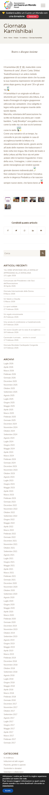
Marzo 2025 (9, 413)
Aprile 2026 (8, 367)
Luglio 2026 (8, 363)
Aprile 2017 (8, 732)
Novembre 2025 (10, 385)
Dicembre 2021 (10, 541)
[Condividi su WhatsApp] (25, 230)
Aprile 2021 (8, 569)
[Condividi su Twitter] (16, 230)
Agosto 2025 (9, 395)
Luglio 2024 (8, 441)
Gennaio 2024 (10, 463)
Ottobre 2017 (9, 711)
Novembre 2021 (10, 544)
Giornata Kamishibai (18, 28)
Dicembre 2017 (10, 704)
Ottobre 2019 (9, 633)
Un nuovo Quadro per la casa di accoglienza (22, 330)
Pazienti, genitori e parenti (14, 765)
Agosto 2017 (9, 718)
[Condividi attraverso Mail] (41, 230)
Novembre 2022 (10, 509)
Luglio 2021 (8, 558)
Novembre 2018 (10, 665)
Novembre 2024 (10, 427)
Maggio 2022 (9, 523)
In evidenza (8, 758)
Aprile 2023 (8, 491)
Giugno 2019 (9, 643)
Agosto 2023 (9, 477)
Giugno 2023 (9, 484)
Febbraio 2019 (10, 658)
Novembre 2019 (10, 629)
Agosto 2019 (9, 640)
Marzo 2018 (9, 693)
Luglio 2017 (8, 721)
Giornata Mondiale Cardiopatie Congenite (21, 345)
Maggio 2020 (9, 608)
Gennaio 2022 (10, 537)
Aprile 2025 (8, 409)
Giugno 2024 (9, 445)
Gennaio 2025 (10, 420)
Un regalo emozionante (13, 314)
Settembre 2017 (10, 714)
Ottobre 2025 (9, 388)
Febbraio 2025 (10, 417)
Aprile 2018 (8, 689)
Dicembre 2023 (10, 466)
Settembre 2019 (10, 636)
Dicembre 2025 (10, 381)
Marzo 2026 (9, 370)
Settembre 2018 (10, 672)
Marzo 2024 (9, 456)
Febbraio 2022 (10, 533)
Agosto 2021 (9, 555)
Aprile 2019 (8, 650)
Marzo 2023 (9, 495)
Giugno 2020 (9, 604)
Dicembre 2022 (10, 505)
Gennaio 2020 (10, 622)
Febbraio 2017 (10, 739)
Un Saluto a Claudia (12, 299)
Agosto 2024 (9, 438)
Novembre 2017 (10, 707)
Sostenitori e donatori (13, 768)
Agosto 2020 (9, 597)
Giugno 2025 (9, 402)
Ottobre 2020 (9, 590)
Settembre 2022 (10, 516)
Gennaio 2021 (10, 580)
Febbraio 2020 (10, 619)
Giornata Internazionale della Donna (19, 291)
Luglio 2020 (8, 601)
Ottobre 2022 (9, 512)
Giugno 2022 (9, 519)
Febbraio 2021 (10, 576)
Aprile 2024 (8, 452)
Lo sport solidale (10, 306)
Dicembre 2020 (10, 583)
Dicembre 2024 (10, 424)
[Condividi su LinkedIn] (33, 230)
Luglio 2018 (8, 679)
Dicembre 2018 (10, 661)
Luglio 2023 (8, 480)
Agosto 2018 (9, 675)
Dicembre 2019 (10, 626)
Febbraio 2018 (10, 697)
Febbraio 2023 (10, 498)
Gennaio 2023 (10, 502)
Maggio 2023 (9, 487)
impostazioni (7, 786)
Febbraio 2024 (10, 459)
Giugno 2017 (9, 725)
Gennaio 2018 (10, 700)
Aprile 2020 (8, 611)
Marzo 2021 (9, 572)
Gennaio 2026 (10, 378)
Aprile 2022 (8, 526)
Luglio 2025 (8, 399)
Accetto (8, 791)
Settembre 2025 (10, 392)
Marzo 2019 (9, 654)
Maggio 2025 (9, 406)
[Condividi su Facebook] (8, 230)
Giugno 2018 (9, 682)
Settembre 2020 (10, 594)
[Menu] (39, 5)
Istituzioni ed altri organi (14, 761)
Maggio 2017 (9, 728)
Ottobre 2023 (9, 473)
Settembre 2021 (10, 551)
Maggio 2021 (9, 565)
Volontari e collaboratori (13, 772)
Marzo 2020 (9, 615)
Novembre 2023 (10, 470)
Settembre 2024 (10, 434)
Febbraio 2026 (10, 374)
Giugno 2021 (9, 562)
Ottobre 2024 (9, 431)
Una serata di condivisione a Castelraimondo (22, 322)
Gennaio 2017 (10, 743)
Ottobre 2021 (9, 548)
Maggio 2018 (9, 686)
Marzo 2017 (9, 735)
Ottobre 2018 (9, 668)
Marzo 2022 (9, 530)
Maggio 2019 (9, 647)
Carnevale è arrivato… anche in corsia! (20, 337)
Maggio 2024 (9, 448)
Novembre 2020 (10, 587)
